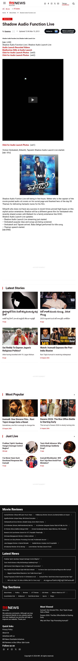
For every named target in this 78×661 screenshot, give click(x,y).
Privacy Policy (7, 629)
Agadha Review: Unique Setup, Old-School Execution (19, 518)
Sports (45, 596)
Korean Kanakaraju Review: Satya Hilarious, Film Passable (49, 529)
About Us (5, 633)
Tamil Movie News (33, 596)
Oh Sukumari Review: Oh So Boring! (14, 547)
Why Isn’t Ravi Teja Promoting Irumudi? (54, 621)
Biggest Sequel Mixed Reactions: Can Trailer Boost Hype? (25, 573)
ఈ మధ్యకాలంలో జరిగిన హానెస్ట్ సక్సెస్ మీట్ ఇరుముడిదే (59, 580)
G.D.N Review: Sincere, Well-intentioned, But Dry (18, 525)
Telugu (64, 3)
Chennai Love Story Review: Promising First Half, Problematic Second (25, 539)
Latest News (10, 553)
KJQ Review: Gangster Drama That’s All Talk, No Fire (51, 525)
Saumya (8, 31)
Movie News (13, 12)
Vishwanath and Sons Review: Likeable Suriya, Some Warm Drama (24, 522)
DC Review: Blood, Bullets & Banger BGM (16, 529)
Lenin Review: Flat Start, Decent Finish (40, 547)
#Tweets (17, 9)
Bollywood (21, 596)
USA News (45, 592)
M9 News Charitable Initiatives (13, 639)
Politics (17, 592)
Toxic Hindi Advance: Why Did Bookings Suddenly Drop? (21, 562)
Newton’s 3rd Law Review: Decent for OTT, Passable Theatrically (23, 532)
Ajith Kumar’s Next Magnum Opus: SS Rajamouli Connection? (22, 566)
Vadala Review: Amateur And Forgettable (44, 543)
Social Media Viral (9, 596)
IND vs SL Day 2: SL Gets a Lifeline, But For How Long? (24, 580)
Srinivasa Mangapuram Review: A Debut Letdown (19, 536)
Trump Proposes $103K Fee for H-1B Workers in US (20, 577)
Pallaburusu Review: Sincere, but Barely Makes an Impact (53, 515)
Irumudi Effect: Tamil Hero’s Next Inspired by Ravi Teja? (55, 577)
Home (4, 12)
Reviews (25, 592)
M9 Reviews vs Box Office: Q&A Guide (15, 642)
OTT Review (34, 592)
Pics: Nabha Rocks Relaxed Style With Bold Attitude (19, 569)
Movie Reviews (12, 509)
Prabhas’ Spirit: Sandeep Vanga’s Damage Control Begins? (21, 559)
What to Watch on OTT (58, 592)
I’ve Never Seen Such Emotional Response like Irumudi (54, 569)
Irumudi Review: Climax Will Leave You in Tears (18, 515)
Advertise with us (8, 636)
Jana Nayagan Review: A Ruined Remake (16, 543)
